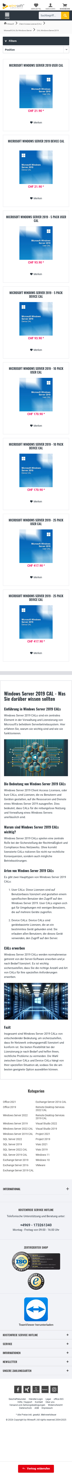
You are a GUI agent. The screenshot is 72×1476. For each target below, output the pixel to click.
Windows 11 (43, 1154)
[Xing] (27, 1389)
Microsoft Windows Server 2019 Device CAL (36, 141)
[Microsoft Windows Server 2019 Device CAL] (36, 167)
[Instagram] (54, 1389)
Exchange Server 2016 (15, 1165)
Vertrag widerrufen (38, 1468)
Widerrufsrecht (55, 1405)
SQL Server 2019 (12, 1144)
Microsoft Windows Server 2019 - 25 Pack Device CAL (36, 597)
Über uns (50, 1402)
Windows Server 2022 (15, 1115)
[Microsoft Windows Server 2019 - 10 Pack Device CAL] (36, 470)
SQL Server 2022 (12, 1139)
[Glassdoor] (36, 1389)
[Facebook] (18, 1389)
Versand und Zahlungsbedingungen (27, 1405)
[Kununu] (45, 1389)
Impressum (47, 1408)
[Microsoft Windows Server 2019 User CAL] (36, 91)
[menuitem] (65, 6)
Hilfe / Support (25, 1402)
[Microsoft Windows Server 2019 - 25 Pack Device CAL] (36, 622)
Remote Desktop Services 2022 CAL (50, 1109)
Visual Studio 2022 (46, 1123)
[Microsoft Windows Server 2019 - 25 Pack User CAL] (36, 546)
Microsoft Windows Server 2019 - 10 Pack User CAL (36, 370)
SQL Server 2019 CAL (15, 1154)
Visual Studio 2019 (46, 1128)
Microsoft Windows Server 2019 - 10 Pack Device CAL (36, 446)
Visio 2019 (42, 1149)
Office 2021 (9, 1101)
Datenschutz (25, 1408)
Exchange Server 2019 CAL (18, 1170)
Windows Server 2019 (15, 1123)
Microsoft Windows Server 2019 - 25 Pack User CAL (36, 522)
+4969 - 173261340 (36, 1225)
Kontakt (39, 1402)
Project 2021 (43, 1133)
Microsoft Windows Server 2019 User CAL (36, 66)
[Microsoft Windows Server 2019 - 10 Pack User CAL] (36, 394)
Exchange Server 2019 (15, 1159)
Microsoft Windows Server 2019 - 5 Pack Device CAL (36, 294)
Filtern (12, 40)
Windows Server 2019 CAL (18, 1133)
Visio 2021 (42, 1144)
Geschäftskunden (17, 1399)
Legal (48, 1399)
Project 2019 (43, 1139)
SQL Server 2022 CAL (15, 1149)
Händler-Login (36, 1399)
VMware (40, 1165)
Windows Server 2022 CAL (18, 1128)
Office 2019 (9, 1107)
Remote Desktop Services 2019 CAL (50, 1117)
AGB (37, 1408)
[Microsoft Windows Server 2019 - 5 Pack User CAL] (36, 243)
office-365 (59, 1399)
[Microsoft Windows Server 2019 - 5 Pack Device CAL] (36, 319)
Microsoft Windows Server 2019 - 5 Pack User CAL (36, 219)
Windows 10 (43, 1159)
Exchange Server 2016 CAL (51, 1101)
